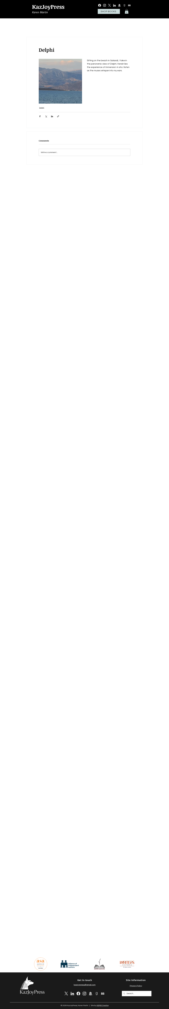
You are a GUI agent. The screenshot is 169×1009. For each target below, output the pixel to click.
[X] (109, 5)
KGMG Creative (103, 1005)
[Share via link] (58, 116)
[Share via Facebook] (40, 116)
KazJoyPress (48, 6)
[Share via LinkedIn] (52, 116)
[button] (127, 11)
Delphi (41, 108)
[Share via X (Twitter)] (46, 116)
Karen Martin (40, 12)
